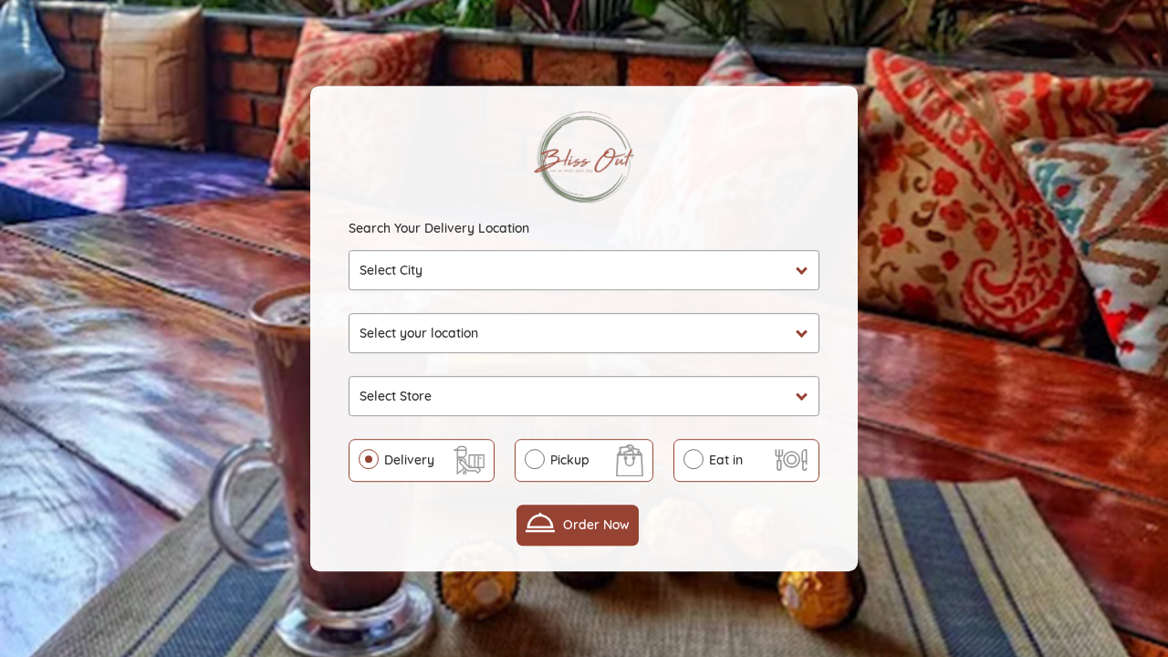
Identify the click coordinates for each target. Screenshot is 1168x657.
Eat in (726, 460)
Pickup (569, 460)
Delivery (409, 460)
